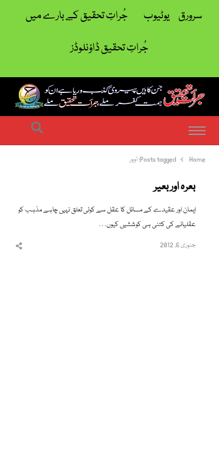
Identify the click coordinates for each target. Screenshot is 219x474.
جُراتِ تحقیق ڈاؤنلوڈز (109, 48)
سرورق (190, 16)
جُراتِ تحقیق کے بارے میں (77, 16)
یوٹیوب (157, 16)
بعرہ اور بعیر (175, 187)
